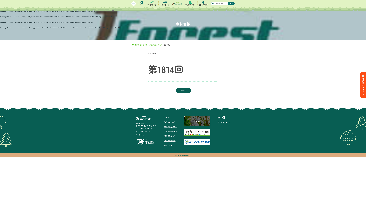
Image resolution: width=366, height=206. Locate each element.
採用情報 (197, 121)
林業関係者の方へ (152, 5)
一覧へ (183, 90)
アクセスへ (140, 135)
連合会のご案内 (203, 5)
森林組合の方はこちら (363, 86)
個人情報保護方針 (224, 122)
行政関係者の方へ (190, 5)
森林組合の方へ (170, 141)
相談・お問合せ (170, 145)
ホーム (142, 5)
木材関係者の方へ (165, 5)
